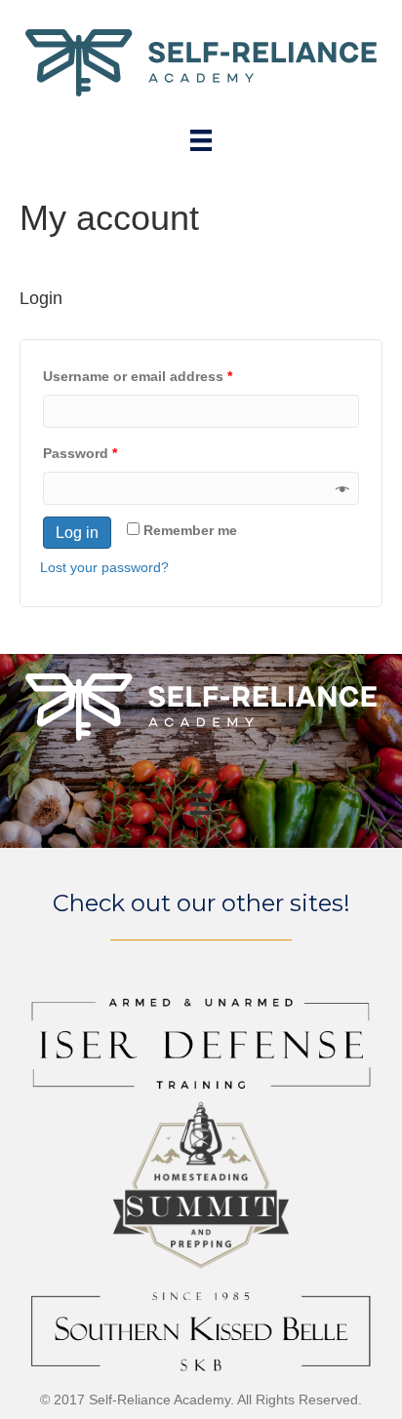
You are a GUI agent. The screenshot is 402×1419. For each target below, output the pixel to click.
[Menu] (201, 140)
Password (80, 453)
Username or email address (137, 376)
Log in (77, 532)
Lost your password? (104, 567)
